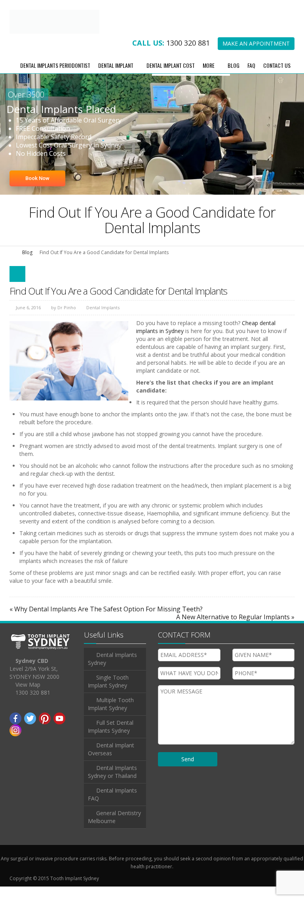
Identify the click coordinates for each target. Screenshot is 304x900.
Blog (233, 78)
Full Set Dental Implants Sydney (110, 740)
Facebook (15, 732)
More (209, 78)
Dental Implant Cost (170, 78)
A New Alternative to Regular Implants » (235, 630)
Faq (251, 78)
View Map (27, 698)
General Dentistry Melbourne (114, 830)
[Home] (12, 265)
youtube (59, 732)
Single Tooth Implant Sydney (108, 695)
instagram (15, 744)
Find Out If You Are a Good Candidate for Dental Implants (118, 303)
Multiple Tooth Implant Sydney (111, 717)
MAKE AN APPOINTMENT (256, 57)
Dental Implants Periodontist (55, 78)
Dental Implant (115, 78)
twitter (30, 732)
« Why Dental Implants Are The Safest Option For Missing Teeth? (106, 622)
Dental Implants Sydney (112, 672)
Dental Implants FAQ (112, 808)
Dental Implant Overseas (111, 762)
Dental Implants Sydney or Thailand (112, 785)
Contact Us (277, 78)
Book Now (37, 191)
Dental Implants (103, 321)
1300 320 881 (188, 56)
